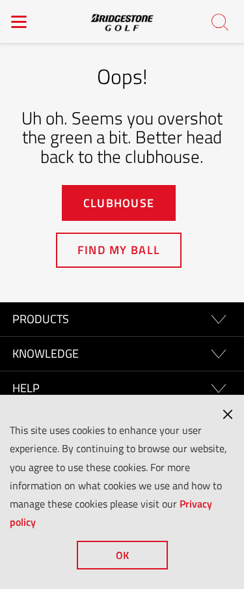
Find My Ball (118, 250)
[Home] (122, 21)
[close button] (227, 414)
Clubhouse (118, 203)
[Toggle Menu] (19, 21)
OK (122, 555)
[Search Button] (221, 23)
